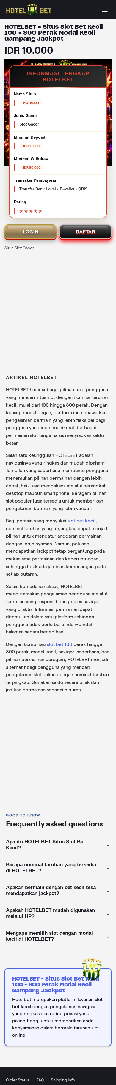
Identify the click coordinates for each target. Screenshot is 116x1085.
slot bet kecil (81, 520)
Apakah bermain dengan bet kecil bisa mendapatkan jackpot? (58, 890)
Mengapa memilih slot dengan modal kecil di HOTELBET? (58, 936)
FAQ (40, 1080)
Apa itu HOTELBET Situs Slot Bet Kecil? (58, 844)
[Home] (28, 10)
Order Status (18, 1080)
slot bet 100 (59, 644)
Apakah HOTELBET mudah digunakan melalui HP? (58, 913)
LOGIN (30, 231)
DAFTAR (85, 231)
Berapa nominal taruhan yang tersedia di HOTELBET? (58, 867)
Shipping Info (63, 1080)
